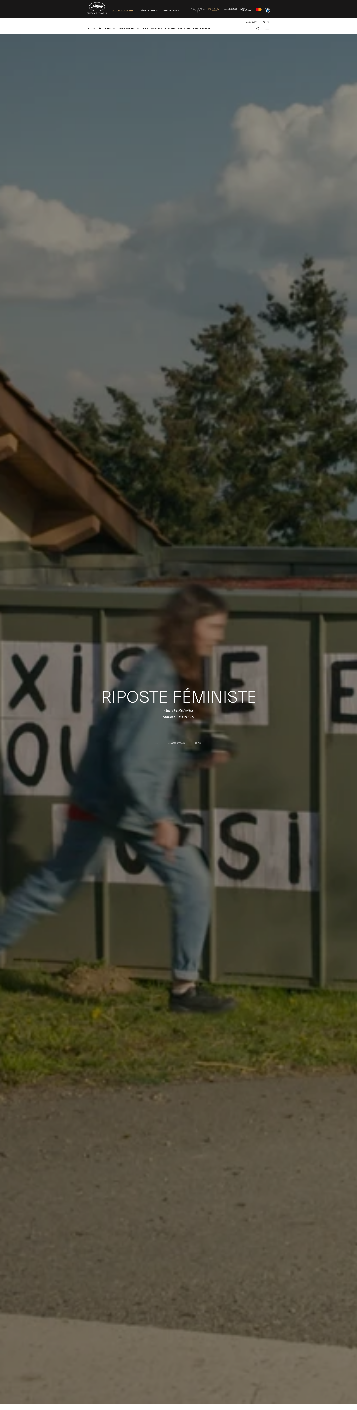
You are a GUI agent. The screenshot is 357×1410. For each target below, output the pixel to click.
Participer (184, 28)
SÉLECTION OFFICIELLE (122, 10)
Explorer (170, 28)
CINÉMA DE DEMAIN (148, 10)
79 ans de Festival (130, 28)
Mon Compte (251, 22)
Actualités (94, 28)
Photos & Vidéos (152, 28)
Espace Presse (201, 28)
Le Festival (110, 28)
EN (268, 22)
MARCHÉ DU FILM (171, 10)
